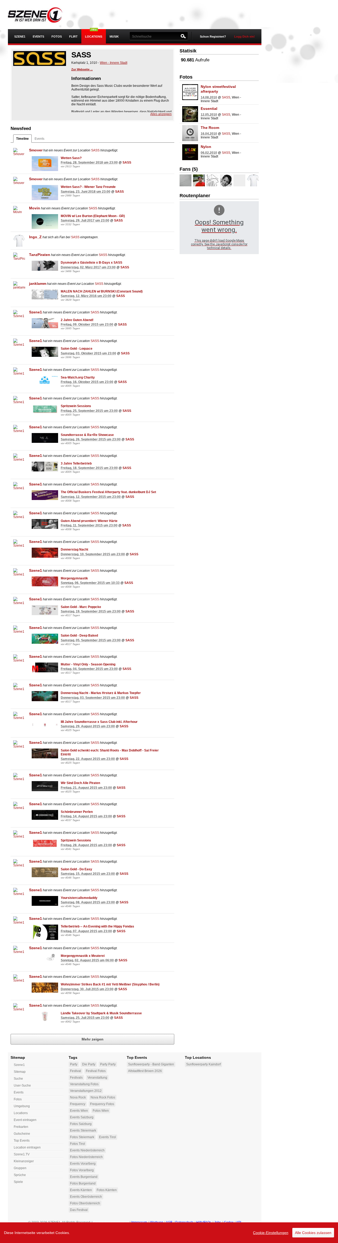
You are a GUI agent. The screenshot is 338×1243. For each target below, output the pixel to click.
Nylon (206, 147)
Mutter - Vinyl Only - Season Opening (88, 664)
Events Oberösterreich (86, 1197)
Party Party (108, 1064)
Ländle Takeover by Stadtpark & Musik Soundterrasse (101, 1013)
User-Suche (22, 1085)
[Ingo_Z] (19, 241)
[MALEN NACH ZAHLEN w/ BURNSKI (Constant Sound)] (45, 295)
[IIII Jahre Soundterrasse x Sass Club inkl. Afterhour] (45, 725)
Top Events (22, 1140)
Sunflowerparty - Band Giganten (151, 1064)
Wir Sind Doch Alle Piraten (80, 783)
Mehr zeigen (93, 1039)
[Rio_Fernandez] (212, 180)
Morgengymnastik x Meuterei (83, 956)
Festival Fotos (96, 1071)
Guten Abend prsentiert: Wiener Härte (89, 521)
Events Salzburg (81, 1117)
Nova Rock (78, 1097)
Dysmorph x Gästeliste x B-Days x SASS (91, 262)
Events (38, 36)
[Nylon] (190, 152)
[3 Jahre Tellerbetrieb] (45, 466)
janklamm (37, 283)
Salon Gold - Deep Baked (79, 635)
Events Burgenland (83, 1177)
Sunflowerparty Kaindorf (203, 1064)
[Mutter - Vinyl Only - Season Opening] (45, 667)
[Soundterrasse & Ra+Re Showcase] (45, 438)
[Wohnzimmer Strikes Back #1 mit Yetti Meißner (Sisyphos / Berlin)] (45, 988)
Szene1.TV (22, 1154)
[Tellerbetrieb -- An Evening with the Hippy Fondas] (45, 932)
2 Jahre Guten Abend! (77, 320)
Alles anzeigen (161, 114)
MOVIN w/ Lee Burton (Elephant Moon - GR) (93, 216)
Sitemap (20, 1072)
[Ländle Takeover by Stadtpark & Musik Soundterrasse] (45, 1016)
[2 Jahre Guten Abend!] (45, 323)
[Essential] (190, 114)
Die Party (88, 1064)
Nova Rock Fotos (103, 1097)
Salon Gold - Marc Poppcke (81, 607)
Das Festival (79, 1210)
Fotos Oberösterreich (85, 1203)
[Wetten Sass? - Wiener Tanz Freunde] (45, 192)
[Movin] (19, 212)
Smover (36, 150)
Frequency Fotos (102, 1104)
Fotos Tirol (77, 1144)
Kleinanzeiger (24, 1161)
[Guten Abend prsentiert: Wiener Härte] (45, 524)
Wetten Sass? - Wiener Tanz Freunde (88, 187)
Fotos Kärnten (107, 1190)
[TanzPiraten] (19, 258)
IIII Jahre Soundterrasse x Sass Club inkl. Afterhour (99, 722)
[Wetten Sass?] (45, 163)
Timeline (22, 139)
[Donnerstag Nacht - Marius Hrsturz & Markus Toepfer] (45, 696)
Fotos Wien (101, 1111)
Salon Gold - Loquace (76, 348)
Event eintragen (25, 1120)
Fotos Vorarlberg (82, 1170)
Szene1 (35, 312)
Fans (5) (189, 169)
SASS (95, 150)
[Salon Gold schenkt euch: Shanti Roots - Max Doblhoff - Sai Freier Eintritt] (45, 754)
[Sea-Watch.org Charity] (45, 381)
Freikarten (21, 1127)
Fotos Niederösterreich (86, 1157)
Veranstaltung (97, 1077)
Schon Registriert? (213, 36)
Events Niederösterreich (87, 1150)
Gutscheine (22, 1134)
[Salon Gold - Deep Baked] (45, 639)
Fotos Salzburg (81, 1124)
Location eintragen (27, 1147)
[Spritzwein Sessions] (45, 409)
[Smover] (19, 154)
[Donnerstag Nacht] (45, 553)
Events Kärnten (81, 1190)
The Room (210, 127)
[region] (169, 1232)
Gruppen (20, 1168)
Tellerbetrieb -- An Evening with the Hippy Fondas (97, 926)
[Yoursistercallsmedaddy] (45, 901)
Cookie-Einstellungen (270, 1233)
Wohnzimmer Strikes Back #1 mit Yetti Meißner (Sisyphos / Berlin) (110, 984)
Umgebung (22, 1106)
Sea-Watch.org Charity (78, 377)
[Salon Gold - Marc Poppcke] (45, 610)
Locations (93, 36)
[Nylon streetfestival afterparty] (190, 92)
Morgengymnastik (74, 578)
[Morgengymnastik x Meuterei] (45, 959)
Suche (18, 1078)
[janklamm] (19, 287)
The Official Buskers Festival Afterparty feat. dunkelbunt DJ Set (108, 492)
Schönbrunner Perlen (77, 812)
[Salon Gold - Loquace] (45, 352)
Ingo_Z (35, 237)
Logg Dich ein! (244, 36)
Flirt (73, 36)
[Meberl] (226, 180)
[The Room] (190, 133)
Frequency (77, 1104)
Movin (34, 208)
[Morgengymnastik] (45, 582)
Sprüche (20, 1175)
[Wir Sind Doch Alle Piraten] (45, 786)
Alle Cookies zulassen (313, 1233)
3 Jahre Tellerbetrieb (76, 463)
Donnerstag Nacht (74, 549)
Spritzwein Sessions (76, 406)
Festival (75, 1071)
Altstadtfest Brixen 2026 (145, 1071)
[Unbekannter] (185, 180)
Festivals (76, 1077)
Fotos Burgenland (83, 1183)
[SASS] (39, 59)
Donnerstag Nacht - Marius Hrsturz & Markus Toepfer (101, 693)
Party (73, 1064)
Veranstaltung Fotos (84, 1084)
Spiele (18, 1182)
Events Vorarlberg (83, 1163)
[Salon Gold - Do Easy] (45, 872)
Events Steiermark (83, 1130)
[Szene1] (19, 316)
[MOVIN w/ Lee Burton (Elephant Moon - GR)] (45, 221)
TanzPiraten (39, 255)
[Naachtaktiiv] (239, 180)
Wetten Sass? (71, 158)
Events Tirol (107, 1137)
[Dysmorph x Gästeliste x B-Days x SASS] (45, 266)
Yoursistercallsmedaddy (79, 898)
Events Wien (79, 1111)
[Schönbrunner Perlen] (45, 815)
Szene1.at (39, 14)
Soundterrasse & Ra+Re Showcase (87, 435)
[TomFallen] (199, 180)
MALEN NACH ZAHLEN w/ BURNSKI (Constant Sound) (102, 291)
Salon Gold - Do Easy (76, 869)
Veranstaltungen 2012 (86, 1091)
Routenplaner (195, 195)
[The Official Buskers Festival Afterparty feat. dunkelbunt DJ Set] (45, 495)
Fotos (56, 36)
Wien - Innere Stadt (113, 63)
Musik (114, 36)
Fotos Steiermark (82, 1137)
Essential (209, 108)
